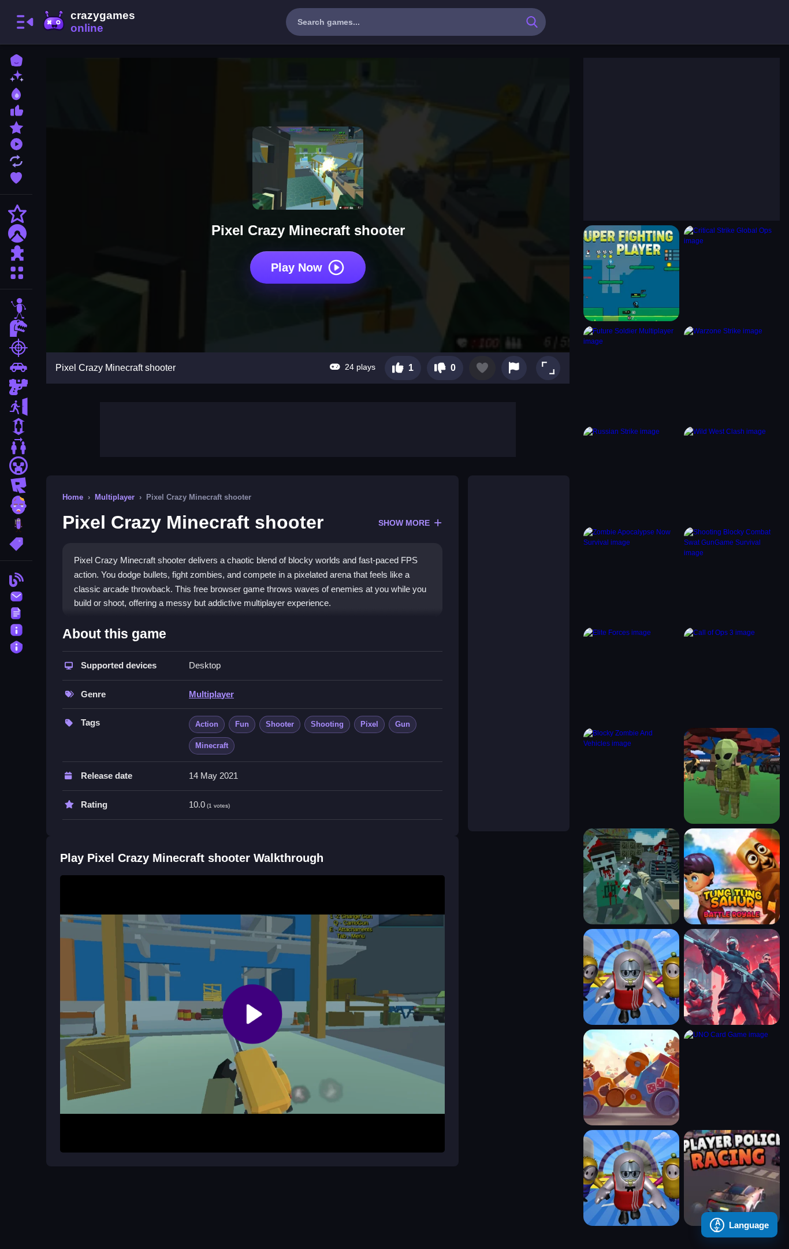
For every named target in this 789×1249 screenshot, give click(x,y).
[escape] (16, 407)
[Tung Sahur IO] (732, 876)
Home (72, 497)
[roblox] (16, 485)
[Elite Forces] (631, 675)
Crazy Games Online (88, 22)
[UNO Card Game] (732, 1077)
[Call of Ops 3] (732, 675)
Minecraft (211, 745)
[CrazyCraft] (732, 776)
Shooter (280, 724)
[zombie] (16, 505)
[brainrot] (16, 524)
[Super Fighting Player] (631, 273)
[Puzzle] (16, 253)
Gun (402, 724)
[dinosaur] (16, 328)
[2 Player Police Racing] (732, 1178)
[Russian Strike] (631, 474)
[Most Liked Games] (16, 109)
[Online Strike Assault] (732, 977)
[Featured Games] (16, 126)
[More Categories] (16, 271)
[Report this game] (514, 368)
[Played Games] (16, 143)
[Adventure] (16, 233)
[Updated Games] (16, 159)
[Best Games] (16, 92)
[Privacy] (16, 645)
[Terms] (16, 612)
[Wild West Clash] (732, 474)
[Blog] (16, 578)
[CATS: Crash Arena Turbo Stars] (631, 1077)
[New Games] (16, 76)
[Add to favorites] (482, 368)
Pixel (369, 724)
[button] (548, 368)
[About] (16, 628)
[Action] (16, 214)
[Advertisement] (308, 428)
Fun (242, 724)
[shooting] (16, 348)
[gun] (16, 387)
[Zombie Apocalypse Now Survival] (631, 575)
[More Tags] (16, 542)
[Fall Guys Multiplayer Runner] (631, 977)
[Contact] (16, 595)
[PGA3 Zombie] (631, 876)
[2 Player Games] (16, 446)
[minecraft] (16, 465)
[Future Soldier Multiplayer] (631, 374)
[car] (16, 367)
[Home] (16, 59)
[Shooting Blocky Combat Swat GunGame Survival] (732, 575)
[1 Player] (16, 426)
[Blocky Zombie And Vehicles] (631, 776)
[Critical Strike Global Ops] (732, 273)
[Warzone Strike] (732, 374)
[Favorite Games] (16, 176)
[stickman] (16, 308)
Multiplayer (115, 497)
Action (206, 724)
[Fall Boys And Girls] (631, 1178)
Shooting (327, 724)
